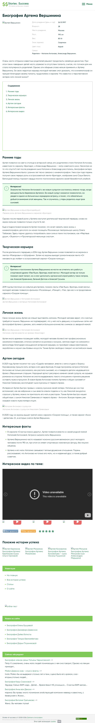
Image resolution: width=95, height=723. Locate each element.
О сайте (10, 588)
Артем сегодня (14, 103)
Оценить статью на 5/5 (52, 531)
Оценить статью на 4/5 (49, 531)
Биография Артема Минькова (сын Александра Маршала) (80, 554)
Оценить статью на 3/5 (46, 531)
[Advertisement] (47, 130)
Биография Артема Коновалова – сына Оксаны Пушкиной (57, 553)
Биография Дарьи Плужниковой (21, 643)
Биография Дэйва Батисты (19, 634)
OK (59, 721)
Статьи (10, 584)
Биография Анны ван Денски (18, 689)
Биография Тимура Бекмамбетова (22, 639)
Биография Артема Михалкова (34, 552)
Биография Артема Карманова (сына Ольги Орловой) (11, 553)
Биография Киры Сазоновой (18, 682)
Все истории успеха (16, 580)
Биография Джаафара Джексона (22, 630)
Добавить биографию (35, 717)
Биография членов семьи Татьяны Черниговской (27, 660)
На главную (12, 575)
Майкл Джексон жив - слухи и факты (22, 671)
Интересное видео (16, 111)
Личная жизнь (14, 99)
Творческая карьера (17, 95)
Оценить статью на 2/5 (43, 531)
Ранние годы (13, 91)
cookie (53, 721)
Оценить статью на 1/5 (40, 531)
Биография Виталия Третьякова (19, 700)
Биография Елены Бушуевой (20, 625)
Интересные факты (16, 107)
